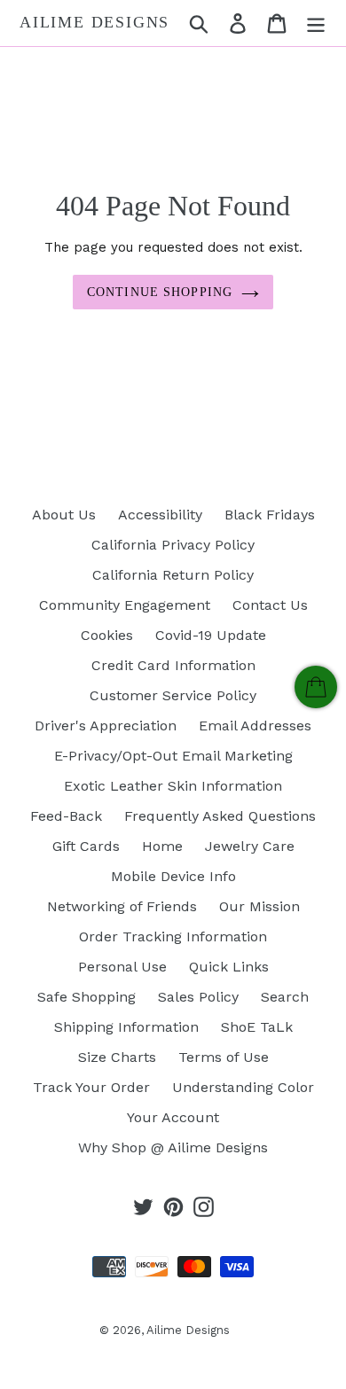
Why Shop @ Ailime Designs (173, 1147)
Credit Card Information (173, 665)
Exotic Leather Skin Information (173, 785)
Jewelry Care (250, 846)
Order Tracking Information (173, 936)
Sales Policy (198, 996)
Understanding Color (243, 1087)
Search (285, 996)
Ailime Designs (94, 22)
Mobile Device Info (173, 876)
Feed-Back (66, 816)
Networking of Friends (122, 906)
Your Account (173, 1117)
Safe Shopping (86, 996)
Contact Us (270, 605)
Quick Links (229, 966)
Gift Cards (86, 846)
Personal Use (122, 966)
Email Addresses (255, 725)
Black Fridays (269, 514)
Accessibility (160, 514)
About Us (64, 514)
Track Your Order (91, 1087)
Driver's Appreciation (106, 725)
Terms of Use (223, 1057)
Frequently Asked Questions (220, 816)
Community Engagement (124, 605)
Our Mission (259, 906)
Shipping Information (126, 1026)
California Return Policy (173, 574)
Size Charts (117, 1057)
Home (162, 846)
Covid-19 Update (210, 635)
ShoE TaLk (257, 1026)
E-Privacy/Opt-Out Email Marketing (173, 755)
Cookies (107, 635)
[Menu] (315, 23)
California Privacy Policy (173, 544)
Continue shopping (159, 292)
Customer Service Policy (173, 695)
